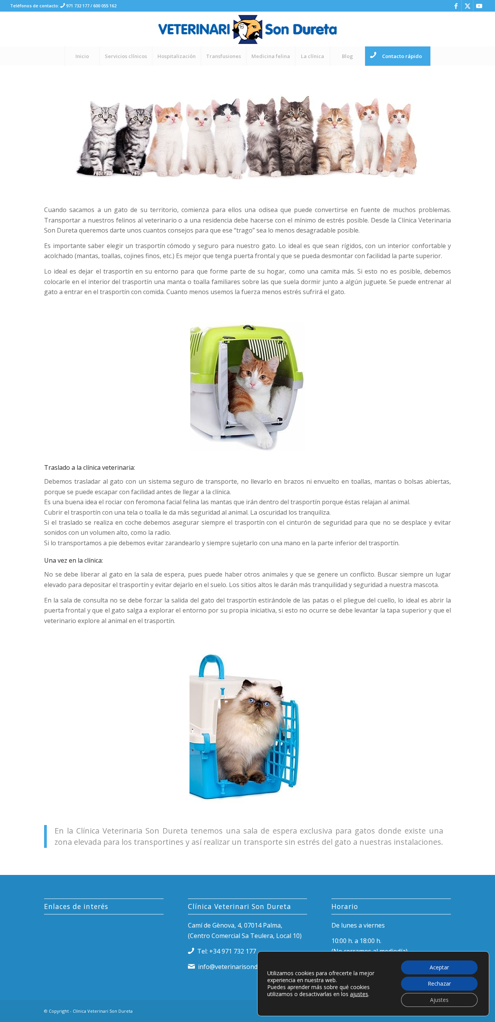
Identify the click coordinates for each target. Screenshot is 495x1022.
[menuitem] (82, 56)
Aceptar (439, 967)
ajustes (359, 994)
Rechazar (439, 983)
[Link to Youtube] (479, 6)
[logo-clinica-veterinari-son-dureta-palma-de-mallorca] (247, 29)
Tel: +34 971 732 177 (226, 951)
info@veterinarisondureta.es (239, 966)
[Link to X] (467, 6)
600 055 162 (104, 6)
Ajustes (439, 999)
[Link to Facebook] (455, 6)
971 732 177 (77, 6)
